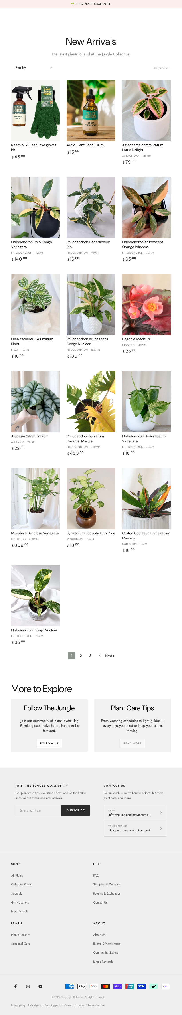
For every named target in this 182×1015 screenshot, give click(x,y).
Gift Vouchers (20, 902)
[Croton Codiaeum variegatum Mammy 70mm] (146, 498)
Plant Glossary (20, 934)
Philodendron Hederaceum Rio (88, 244)
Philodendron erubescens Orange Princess (143, 244)
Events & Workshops (106, 943)
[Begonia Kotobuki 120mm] (146, 304)
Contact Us (100, 902)
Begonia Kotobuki (136, 339)
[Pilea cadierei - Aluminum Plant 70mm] (35, 304)
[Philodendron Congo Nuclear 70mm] (35, 596)
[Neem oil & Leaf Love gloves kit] (35, 110)
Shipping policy (53, 1005)
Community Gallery (105, 952)
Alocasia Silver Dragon (29, 436)
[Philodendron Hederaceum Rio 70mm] (91, 207)
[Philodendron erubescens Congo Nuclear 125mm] (91, 304)
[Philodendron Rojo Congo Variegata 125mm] (35, 207)
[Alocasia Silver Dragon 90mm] (35, 401)
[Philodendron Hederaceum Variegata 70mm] (146, 401)
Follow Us (49, 743)
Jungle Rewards (103, 961)
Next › (109, 655)
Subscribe (76, 810)
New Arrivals (19, 911)
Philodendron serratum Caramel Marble (85, 438)
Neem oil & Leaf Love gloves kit (33, 147)
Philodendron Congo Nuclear (34, 630)
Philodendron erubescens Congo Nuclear (87, 341)
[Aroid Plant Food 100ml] (91, 110)
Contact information (74, 1005)
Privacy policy (18, 1005)
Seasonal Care (20, 943)
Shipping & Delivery (106, 884)
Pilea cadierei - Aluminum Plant (32, 341)
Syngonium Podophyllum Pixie (91, 533)
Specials (16, 893)
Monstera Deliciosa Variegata (35, 533)
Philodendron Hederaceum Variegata (144, 438)
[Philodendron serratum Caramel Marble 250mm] (91, 401)
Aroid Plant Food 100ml (86, 145)
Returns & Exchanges (107, 893)
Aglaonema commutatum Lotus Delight (142, 147)
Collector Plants (21, 884)
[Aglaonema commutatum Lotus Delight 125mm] (146, 110)
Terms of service (96, 1005)
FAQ (96, 875)
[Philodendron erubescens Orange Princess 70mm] (146, 207)
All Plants (17, 875)
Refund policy (35, 1005)
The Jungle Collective (72, 997)
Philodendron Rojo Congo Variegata (31, 244)
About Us (99, 934)
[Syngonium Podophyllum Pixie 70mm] (91, 498)
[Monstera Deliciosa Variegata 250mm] (35, 498)
